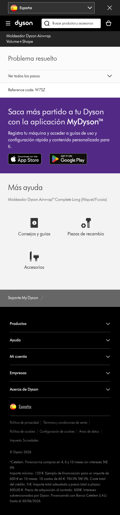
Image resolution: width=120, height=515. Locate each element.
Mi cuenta (18, 356)
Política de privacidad (24, 422)
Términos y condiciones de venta (65, 422)
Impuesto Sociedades (24, 440)
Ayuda (15, 340)
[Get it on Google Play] (68, 158)
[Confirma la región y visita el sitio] (109, 8)
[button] (60, 76)
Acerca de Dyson (24, 389)
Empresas (18, 373)
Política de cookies (22, 431)
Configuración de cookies (57, 431)
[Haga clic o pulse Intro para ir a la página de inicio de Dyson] (24, 25)
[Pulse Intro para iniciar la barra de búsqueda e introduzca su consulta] (71, 23)
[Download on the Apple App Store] (25, 158)
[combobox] (51, 7)
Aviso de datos (89, 431)
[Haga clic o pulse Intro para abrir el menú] (8, 23)
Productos (18, 323)
